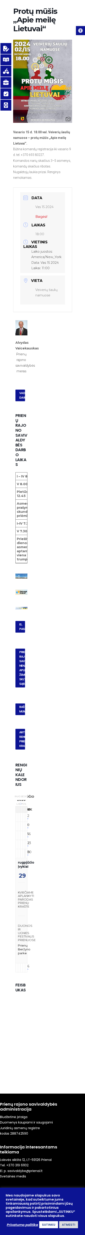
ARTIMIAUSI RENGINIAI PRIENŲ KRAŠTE (22, 739)
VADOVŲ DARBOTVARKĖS (22, 395)
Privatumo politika (22, 1225)
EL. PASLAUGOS (22, 626)
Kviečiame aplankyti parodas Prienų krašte (26, 899)
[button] (80, 30)
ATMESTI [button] (68, 1225)
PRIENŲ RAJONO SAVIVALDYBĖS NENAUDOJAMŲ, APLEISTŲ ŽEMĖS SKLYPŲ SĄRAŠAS (22, 668)
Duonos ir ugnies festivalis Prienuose (27, 933)
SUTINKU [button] (48, 1225)
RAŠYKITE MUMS (22, 709)
